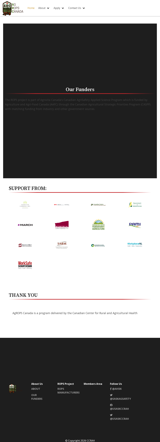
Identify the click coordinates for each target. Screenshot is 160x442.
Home (31, 8)
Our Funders (36, 397)
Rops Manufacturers (69, 390)
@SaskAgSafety (120, 399)
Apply (57, 8)
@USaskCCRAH (119, 408)
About (41, 8)
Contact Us (74, 8)
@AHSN (117, 389)
